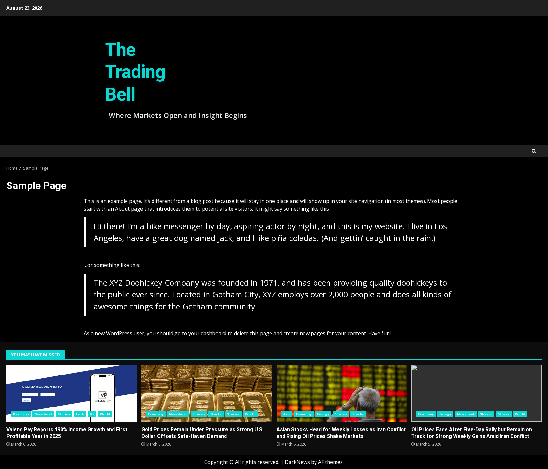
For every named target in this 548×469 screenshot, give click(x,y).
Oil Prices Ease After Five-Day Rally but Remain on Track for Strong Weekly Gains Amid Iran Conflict (476, 393)
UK (92, 414)
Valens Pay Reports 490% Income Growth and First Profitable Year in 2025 (71, 393)
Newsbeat (43, 414)
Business (21, 414)
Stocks (216, 414)
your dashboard (207, 333)
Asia (286, 414)
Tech (79, 414)
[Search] (534, 151)
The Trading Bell (135, 72)
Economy (156, 414)
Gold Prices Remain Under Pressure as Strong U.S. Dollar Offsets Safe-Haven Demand (206, 393)
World (105, 414)
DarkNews (297, 462)
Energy (323, 414)
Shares (198, 414)
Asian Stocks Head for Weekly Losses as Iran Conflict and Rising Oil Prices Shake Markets (342, 393)
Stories (64, 414)
